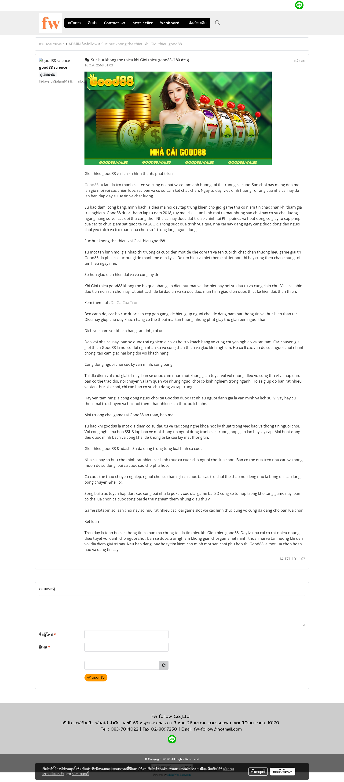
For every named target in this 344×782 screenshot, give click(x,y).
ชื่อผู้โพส (47, 634)
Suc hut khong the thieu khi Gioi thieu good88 (141, 44)
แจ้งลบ (299, 60)
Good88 (91, 184)
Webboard (169, 23)
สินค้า (92, 23)
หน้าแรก (74, 23)
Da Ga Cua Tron (125, 302)
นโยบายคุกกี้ (80, 774)
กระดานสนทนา (52, 44)
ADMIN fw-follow (83, 44)
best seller (142, 23)
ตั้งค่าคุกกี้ (258, 771)
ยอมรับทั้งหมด (283, 771)
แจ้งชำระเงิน (197, 23)
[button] (217, 22)
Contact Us (114, 23)
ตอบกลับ (98, 677)
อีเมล (44, 647)
